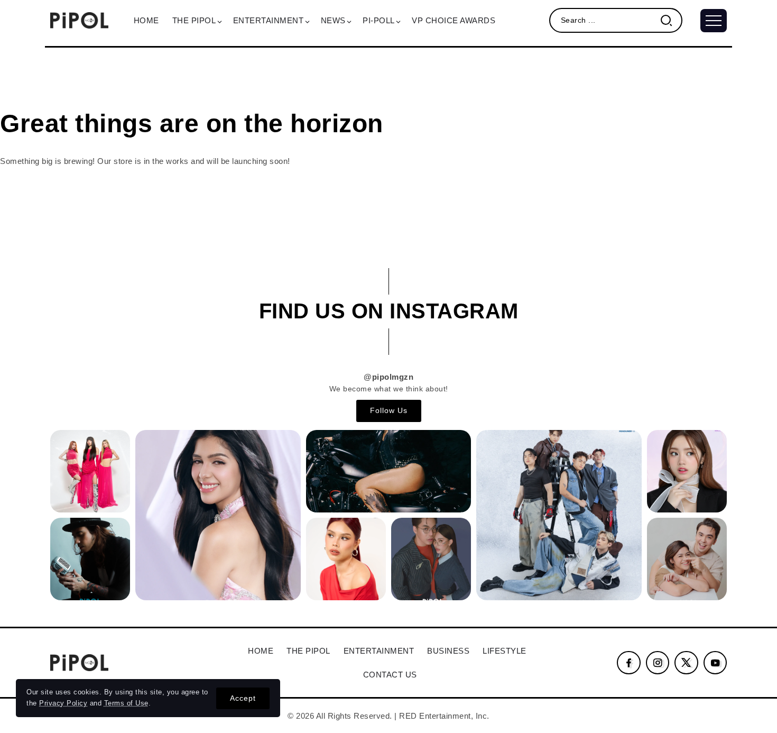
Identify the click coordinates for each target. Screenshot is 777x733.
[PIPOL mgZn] (79, 19)
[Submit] (670, 20)
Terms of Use (126, 703)
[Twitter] (686, 662)
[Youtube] (715, 662)
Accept (243, 698)
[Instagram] (658, 662)
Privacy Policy (63, 703)
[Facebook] (629, 662)
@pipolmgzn (388, 376)
